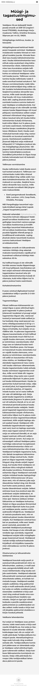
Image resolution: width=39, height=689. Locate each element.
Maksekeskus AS (28, 214)
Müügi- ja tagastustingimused (18, 685)
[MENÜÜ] (37, 2)
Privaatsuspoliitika (18, 683)
